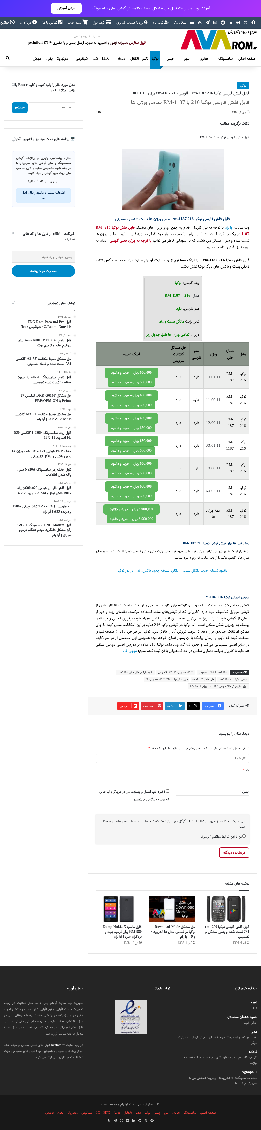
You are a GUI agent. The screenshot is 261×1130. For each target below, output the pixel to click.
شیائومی (82, 58)
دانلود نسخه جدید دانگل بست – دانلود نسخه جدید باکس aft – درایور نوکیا (172, 570)
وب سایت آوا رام (203, 557)
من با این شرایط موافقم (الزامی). (221, 836)
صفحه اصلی (246, 58)
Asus (121, 58)
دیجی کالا (129, 651)
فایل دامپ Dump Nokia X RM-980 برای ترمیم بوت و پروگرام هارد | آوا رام (122, 931)
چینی (170, 58)
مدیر (254, 1031)
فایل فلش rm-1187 (203, 679)
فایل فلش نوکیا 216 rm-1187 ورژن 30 (167, 679)
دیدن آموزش (66, 8)
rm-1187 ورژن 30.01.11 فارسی (176, 672)
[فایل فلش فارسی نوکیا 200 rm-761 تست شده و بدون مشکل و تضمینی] (226, 909)
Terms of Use (139, 821)
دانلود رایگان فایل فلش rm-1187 (135, 672)
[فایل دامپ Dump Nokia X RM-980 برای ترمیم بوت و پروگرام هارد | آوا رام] (119, 909)
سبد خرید (75, 22)
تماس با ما (50, 22)
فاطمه (253, 1052)
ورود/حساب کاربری (130, 22)
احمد (253, 1002)
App (177, 22)
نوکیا (155, 58)
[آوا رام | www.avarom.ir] (219, 39)
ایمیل (244, 791)
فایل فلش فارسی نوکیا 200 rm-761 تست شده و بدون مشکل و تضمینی (227, 931)
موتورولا (62, 58)
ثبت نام (158, 22)
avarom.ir (57, 1044)
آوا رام (229, 227)
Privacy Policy (113, 821)
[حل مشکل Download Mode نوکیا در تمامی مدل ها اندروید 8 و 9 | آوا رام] (172, 909)
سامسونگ (225, 58)
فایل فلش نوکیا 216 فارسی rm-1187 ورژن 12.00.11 (218, 686)
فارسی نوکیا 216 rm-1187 (233, 679)
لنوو (187, 58)
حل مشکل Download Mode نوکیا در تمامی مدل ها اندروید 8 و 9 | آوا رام (173, 931)
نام (246, 769)
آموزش (37, 58)
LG (95, 58)
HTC (106, 58)
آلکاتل (134, 58)
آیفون (50, 58)
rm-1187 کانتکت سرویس (213, 672)
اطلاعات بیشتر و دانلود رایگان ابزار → (43, 195)
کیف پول (99, 22)
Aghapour (249, 1072)
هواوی (204, 58)
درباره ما (26, 22)
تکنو (145, 58)
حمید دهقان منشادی (242, 1017)
